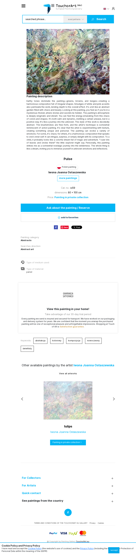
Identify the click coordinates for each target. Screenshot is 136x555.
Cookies (101, 523)
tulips (68, 426)
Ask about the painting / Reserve (68, 207)
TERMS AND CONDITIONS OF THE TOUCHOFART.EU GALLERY (60, 523)
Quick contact (31, 493)
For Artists (29, 485)
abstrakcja (40, 340)
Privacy (93, 523)
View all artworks (68, 373)
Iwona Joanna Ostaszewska (67, 172)
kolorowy (56, 340)
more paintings (68, 178)
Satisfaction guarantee (72, 326)
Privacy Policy (87, 548)
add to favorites (69, 217)
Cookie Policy (35, 548)
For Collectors (31, 477)
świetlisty (27, 348)
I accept (114, 550)
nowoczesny (93, 340)
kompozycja (74, 340)
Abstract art (27, 249)
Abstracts (26, 240)
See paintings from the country (42, 500)
